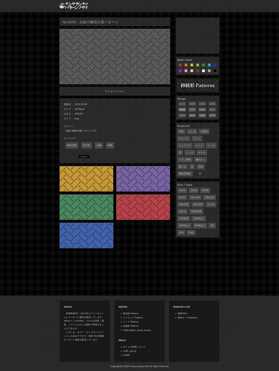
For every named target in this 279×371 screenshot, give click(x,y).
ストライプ (185, 145)
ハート (199, 145)
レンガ (189, 152)
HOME (126, 355)
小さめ (210, 204)
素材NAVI (182, 313)
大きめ (182, 211)
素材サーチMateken (187, 317)
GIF (212, 225)
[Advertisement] (197, 35)
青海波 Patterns (131, 313)
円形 (181, 131)
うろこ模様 (185, 159)
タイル (201, 152)
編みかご (200, 159)
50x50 (205, 190)
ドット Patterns (131, 321)
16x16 (182, 190)
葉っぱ (182, 166)
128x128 (209, 197)
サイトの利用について (134, 347)
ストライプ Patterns (133, 317)
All (200, 173)
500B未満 (196, 211)
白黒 (200, 166)
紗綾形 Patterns (131, 326)
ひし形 (192, 131)
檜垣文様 (72, 145)
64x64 (182, 197)
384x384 (198, 204)
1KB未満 (183, 218)
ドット (197, 138)
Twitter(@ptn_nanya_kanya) (137, 330)
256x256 (183, 204)
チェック (183, 138)
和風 (110, 145)
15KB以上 (198, 218)
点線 (98, 145)
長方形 (86, 145)
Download (114, 91)
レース (211, 145)
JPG (181, 232)
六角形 (204, 131)
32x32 (194, 190)
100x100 (195, 197)
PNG (191, 232)
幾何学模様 (185, 173)
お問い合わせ (129, 351)
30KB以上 (184, 225)
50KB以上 (200, 225)
